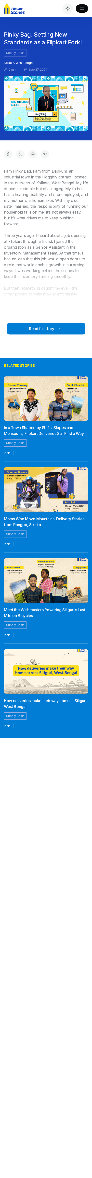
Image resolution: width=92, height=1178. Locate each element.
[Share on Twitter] (20, 154)
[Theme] (68, 8)
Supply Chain (15, 53)
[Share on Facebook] (8, 154)
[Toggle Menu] (82, 8)
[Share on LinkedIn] (32, 154)
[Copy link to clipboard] (45, 154)
